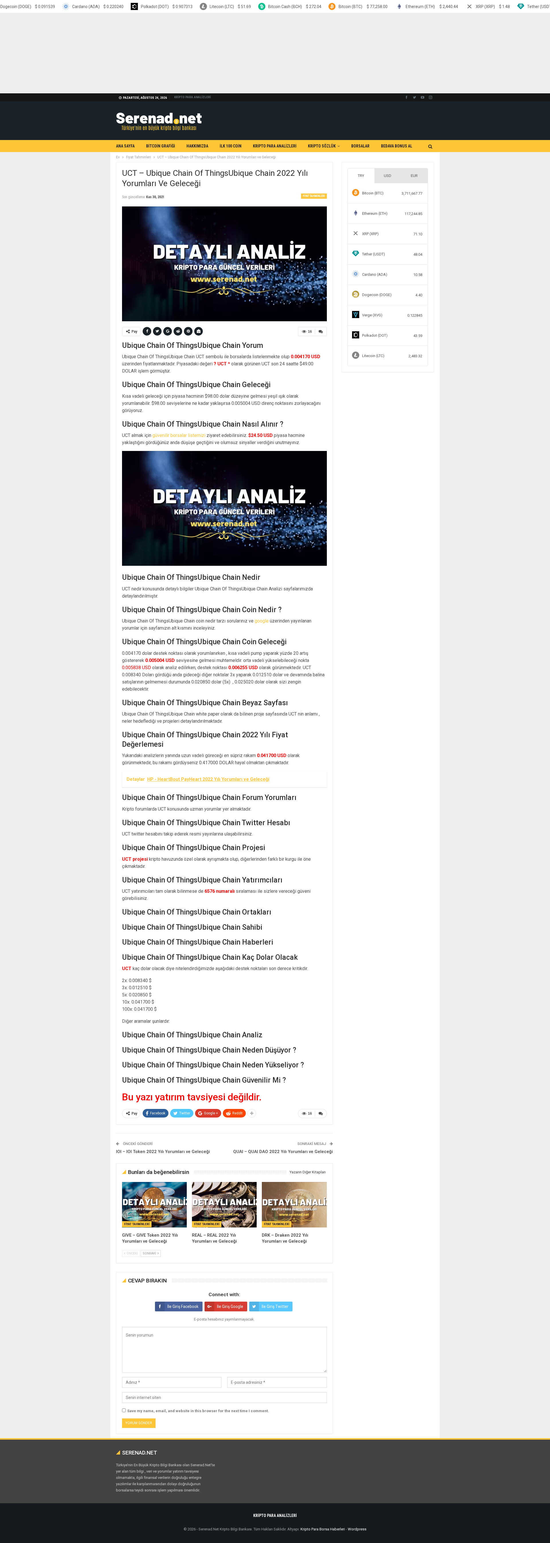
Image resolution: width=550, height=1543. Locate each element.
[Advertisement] (172, 53)
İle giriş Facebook (183, 1306)
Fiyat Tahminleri (314, 196)
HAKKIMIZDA (197, 146)
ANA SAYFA (125, 146)
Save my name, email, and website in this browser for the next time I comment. (198, 1411)
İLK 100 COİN (230, 146)
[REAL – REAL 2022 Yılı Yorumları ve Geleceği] (224, 1204)
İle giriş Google (230, 1306)
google (262, 621)
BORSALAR (360, 146)
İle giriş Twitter (275, 1306)
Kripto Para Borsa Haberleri (322, 1529)
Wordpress (357, 1529)
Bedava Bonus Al (396, 146)
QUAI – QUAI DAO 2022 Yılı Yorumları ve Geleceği (283, 1151)
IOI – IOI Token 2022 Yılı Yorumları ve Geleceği (163, 1151)
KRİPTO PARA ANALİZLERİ (192, 97)
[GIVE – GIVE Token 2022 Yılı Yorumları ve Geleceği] (154, 1204)
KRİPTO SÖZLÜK (322, 146)
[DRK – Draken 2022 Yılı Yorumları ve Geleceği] (294, 1204)
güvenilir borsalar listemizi (178, 435)
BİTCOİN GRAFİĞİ (160, 146)
